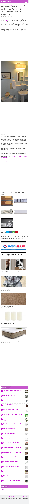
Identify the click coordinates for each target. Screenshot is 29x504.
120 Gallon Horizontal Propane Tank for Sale (13, 390)
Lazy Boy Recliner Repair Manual (10, 409)
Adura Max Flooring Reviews (7, 306)
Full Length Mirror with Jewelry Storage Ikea (10, 271)
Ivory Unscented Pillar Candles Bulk (8, 323)
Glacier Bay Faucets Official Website (11, 400)
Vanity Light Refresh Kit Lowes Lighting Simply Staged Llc (11, 226)
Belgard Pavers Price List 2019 (10, 471)
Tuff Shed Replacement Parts (9, 433)
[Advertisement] (14, 46)
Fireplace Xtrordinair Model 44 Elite (11, 442)
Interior (2, 16)
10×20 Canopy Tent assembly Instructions (12, 438)
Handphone (13, 156)
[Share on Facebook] (10, 232)
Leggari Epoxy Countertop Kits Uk (10, 428)
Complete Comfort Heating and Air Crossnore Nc (11, 254)
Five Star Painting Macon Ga (7, 289)
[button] (26, 1)
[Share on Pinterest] (16, 232)
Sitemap (2, 496)
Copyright (11, 496)
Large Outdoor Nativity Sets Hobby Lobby (12, 452)
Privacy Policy (25, 496)
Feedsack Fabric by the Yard (9, 395)
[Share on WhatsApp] (13, 232)
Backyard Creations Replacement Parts (12, 480)
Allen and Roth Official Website (10, 404)
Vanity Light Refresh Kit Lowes (10, 161)
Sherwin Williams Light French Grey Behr (12, 447)
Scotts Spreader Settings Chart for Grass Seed (13, 414)
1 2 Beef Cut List (6, 475)
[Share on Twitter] (7, 232)
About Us (20, 496)
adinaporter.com (22, 501)
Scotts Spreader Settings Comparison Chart (12, 423)
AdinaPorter (6, 1)
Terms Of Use (15, 496)
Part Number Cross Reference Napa (11, 466)
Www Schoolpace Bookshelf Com (10, 457)
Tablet (20, 156)
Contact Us (7, 496)
